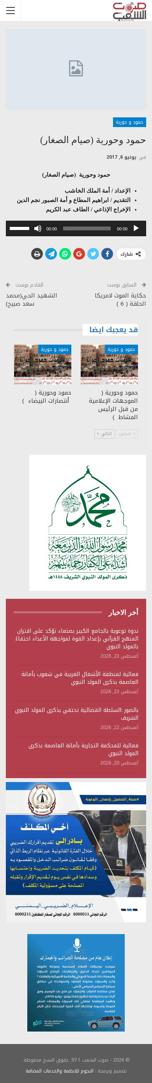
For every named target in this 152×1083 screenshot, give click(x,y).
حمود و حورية (129, 122)
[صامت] (38, 228)
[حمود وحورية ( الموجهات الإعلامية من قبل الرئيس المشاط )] (109, 365)
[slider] (21, 228)
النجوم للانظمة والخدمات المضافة (60, 1071)
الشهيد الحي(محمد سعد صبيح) (31, 299)
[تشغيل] (136, 228)
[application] (76, 228)
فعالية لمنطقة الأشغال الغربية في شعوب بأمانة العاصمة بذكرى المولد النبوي (79, 678)
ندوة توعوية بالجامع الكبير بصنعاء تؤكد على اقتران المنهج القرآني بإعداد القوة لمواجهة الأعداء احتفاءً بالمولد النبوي (76, 639)
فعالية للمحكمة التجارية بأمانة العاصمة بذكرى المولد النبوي (83, 749)
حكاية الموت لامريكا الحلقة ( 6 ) (120, 299)
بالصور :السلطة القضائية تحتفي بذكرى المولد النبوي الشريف (76, 714)
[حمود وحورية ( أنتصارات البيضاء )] (42, 365)
